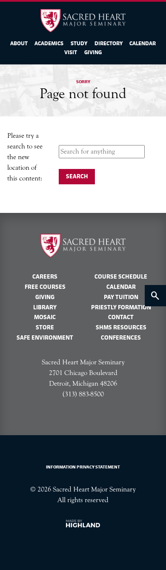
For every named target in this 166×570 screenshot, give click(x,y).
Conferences (121, 337)
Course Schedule (120, 276)
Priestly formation (121, 307)
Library (45, 307)
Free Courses (45, 287)
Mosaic (45, 317)
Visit (70, 52)
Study (79, 43)
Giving (93, 52)
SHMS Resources (121, 327)
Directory (108, 43)
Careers (44, 276)
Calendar (142, 43)
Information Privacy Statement (83, 467)
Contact (121, 317)
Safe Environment (45, 337)
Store (45, 327)
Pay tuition (121, 297)
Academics (48, 43)
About (19, 43)
